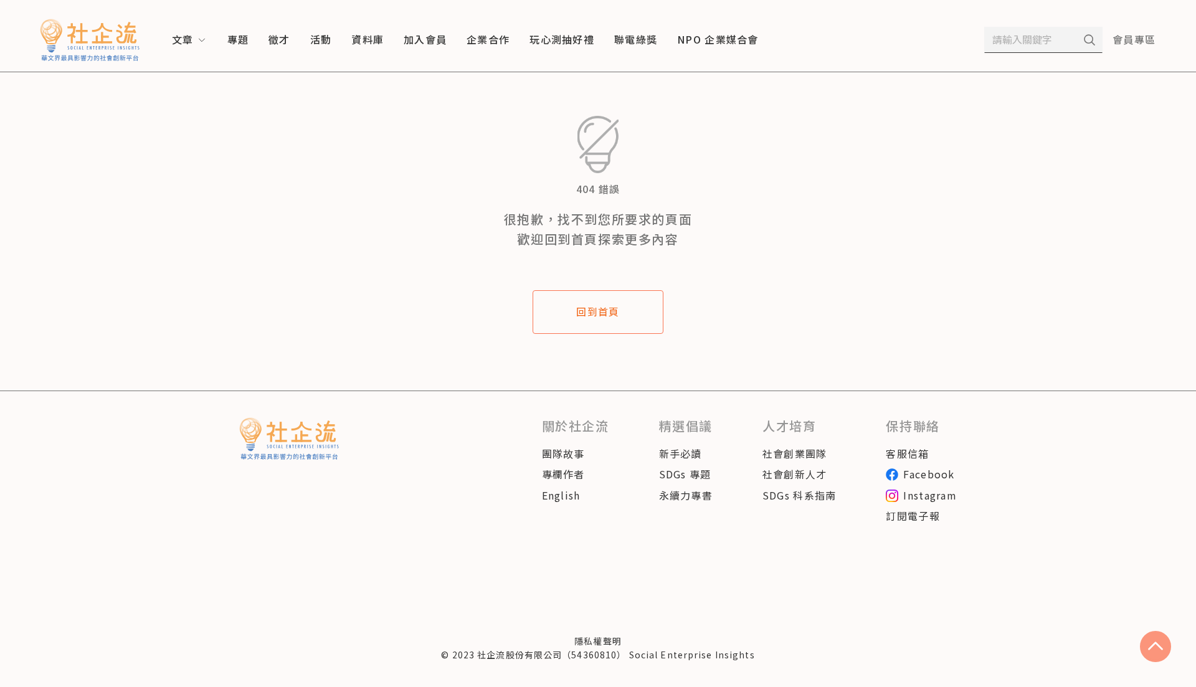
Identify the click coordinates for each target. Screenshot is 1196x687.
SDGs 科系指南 (799, 495)
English (561, 495)
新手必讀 (680, 453)
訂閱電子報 (912, 515)
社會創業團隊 (794, 453)
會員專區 (1134, 39)
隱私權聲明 (598, 641)
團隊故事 (563, 453)
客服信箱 (907, 453)
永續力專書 (686, 495)
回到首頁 (597, 311)
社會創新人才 (794, 474)
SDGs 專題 (685, 474)
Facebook (928, 474)
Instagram (930, 495)
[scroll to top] (1155, 646)
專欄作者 (563, 474)
